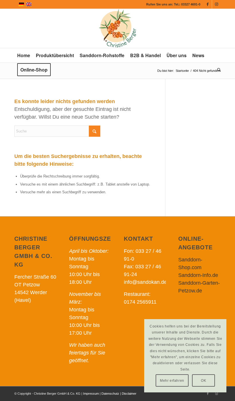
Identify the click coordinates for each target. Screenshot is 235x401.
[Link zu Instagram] (216, 4)
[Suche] (217, 70)
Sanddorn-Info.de (198, 275)
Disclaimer (129, 393)
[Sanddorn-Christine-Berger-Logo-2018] (117, 28)
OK (203, 381)
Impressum (91, 393)
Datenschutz (110, 393)
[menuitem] (23, 55)
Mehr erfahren (172, 381)
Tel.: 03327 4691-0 (187, 4)
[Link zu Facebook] (207, 4)
